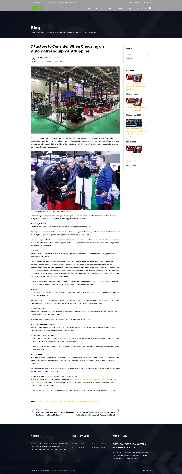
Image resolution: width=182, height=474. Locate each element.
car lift (108, 379)
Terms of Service (99, 447)
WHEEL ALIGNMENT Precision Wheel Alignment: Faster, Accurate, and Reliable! (55, 413)
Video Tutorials (79, 443)
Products (109, 8)
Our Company (79, 447)
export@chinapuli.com (48, 2)
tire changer (74, 379)
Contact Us (141, 8)
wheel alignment (99, 379)
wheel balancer (85, 379)
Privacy (53, 471)
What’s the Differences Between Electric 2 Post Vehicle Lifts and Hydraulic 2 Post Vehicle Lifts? (95, 413)
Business (41, 32)
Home (89, 8)
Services (120, 8)
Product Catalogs (100, 443)
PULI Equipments (47, 61)
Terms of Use (62, 471)
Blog (131, 8)
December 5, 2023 (56, 58)
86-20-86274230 (71, 2)
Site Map (72, 471)
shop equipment (61, 401)
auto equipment (95, 292)
